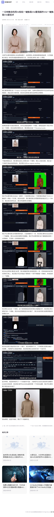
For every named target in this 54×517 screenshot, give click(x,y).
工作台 (23, 2)
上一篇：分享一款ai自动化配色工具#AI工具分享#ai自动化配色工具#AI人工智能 (19, 425)
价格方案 (31, 2)
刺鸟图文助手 (8, 2)
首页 (17, 2)
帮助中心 (48, 2)
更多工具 (39, 2)
